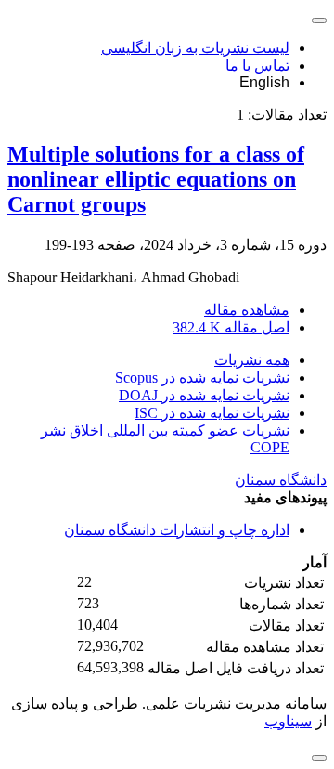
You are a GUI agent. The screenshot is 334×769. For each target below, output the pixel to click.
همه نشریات (251, 360)
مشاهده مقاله (246, 310)
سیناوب (288, 721)
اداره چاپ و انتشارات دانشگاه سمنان (176, 530)
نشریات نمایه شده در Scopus (202, 377)
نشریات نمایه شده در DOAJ (204, 395)
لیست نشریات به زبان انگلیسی (195, 48)
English (264, 82)
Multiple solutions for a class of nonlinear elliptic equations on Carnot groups (155, 179)
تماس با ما (257, 65)
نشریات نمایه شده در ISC (212, 413)
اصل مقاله (231, 327)
